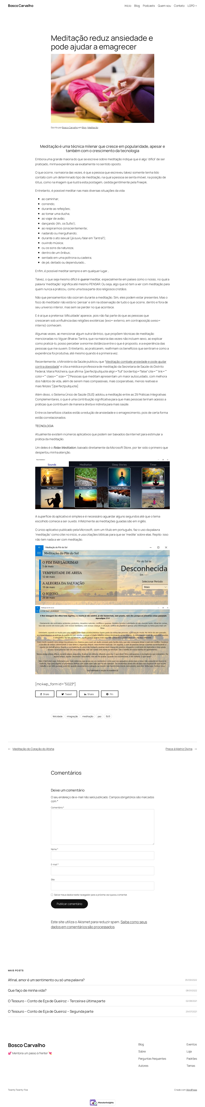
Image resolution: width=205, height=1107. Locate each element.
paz (99, 716)
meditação (87, 716)
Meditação (92, 127)
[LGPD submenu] (196, 6)
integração (72, 716)
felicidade (57, 716)
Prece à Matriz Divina (179, 749)
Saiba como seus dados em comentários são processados (99, 924)
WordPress (191, 1089)
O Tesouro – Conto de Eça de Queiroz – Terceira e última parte (56, 1001)
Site (53, 879)
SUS (108, 716)
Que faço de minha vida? (27, 990)
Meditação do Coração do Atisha (33, 749)
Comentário (57, 807)
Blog (84, 127)
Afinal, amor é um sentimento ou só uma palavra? (46, 980)
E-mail (55, 864)
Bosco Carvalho (20, 5)
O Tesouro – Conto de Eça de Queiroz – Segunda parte (51, 1011)
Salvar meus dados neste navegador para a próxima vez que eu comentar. (90, 894)
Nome (54, 849)
